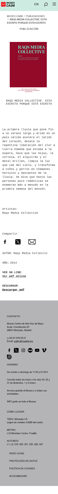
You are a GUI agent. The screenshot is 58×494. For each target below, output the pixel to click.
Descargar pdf (13, 289)
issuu (9, 357)
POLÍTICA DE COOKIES (22, 468)
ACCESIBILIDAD (18, 476)
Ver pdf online (14, 276)
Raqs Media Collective (20, 213)
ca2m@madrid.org (23, 341)
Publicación (29, 29)
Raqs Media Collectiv (30, 253)
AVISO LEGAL (16, 453)
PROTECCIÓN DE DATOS (23, 461)
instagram (23, 350)
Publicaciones (35, 16)
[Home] (7, 6)
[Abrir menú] (46, 4)
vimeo (44, 350)
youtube (37, 350)
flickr (30, 350)
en (36, 4)
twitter (16, 350)
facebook (9, 350)
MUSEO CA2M (15, 16)
